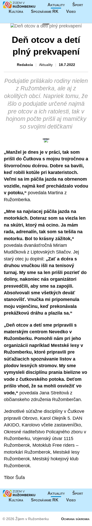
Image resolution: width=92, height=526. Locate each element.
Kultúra (16, 11)
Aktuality (56, 5)
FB (83, 11)
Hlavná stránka (19, 5)
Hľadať (46, 18)
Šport (77, 5)
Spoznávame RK (45, 11)
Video (71, 11)
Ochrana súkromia (75, 519)
